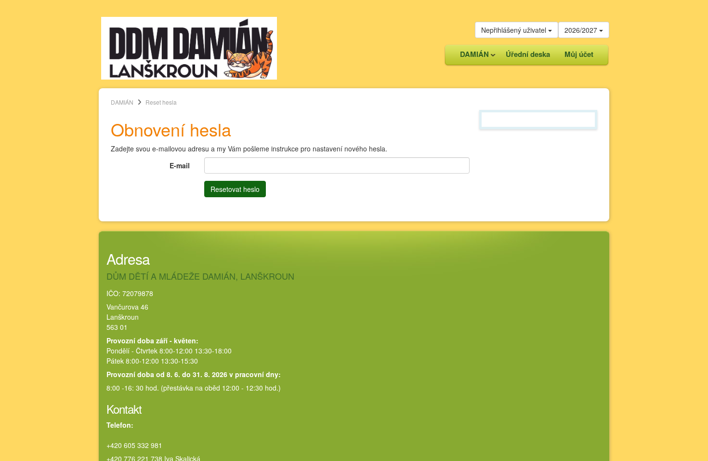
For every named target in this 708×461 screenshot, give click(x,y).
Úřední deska (528, 54)
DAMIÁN (471, 57)
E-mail (180, 165)
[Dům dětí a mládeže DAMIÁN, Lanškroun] (189, 47)
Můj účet (578, 54)
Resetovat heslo (235, 189)
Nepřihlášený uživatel (514, 30)
